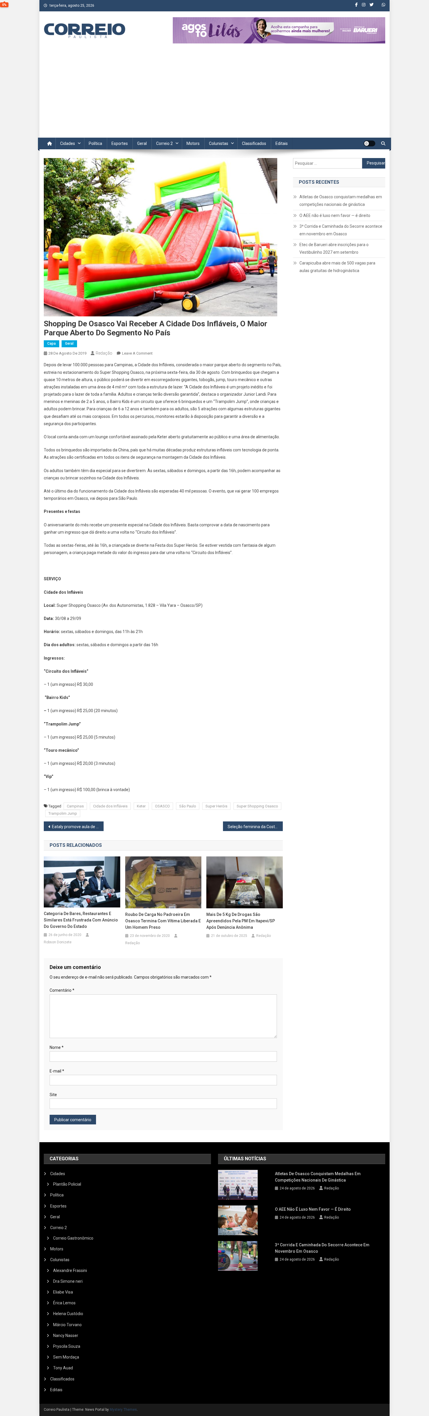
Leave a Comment (137, 353)
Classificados (254, 143)
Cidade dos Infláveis (110, 806)
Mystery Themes (123, 1410)
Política (95, 143)
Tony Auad (63, 1368)
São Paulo (187, 806)
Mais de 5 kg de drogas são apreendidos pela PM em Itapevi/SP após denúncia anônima (240, 921)
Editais (281, 143)
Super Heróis (216, 806)
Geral (142, 143)
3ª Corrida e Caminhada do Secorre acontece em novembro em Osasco (340, 230)
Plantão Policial (67, 1184)
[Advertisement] (214, 94)
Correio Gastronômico (73, 1238)
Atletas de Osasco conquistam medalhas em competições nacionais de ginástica (340, 200)
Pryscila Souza (66, 1346)
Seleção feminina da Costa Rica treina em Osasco (255, 826)
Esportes (119, 143)
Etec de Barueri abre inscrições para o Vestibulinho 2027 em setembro (334, 248)
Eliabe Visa (63, 1292)
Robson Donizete (58, 942)
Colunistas (218, 143)
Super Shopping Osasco (257, 806)
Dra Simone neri (68, 1281)
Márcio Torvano (67, 1324)
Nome (57, 1047)
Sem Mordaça (66, 1357)
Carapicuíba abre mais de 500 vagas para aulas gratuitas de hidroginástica (337, 267)
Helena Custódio (68, 1313)
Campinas (75, 806)
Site (53, 1094)
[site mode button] (369, 143)
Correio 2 (164, 143)
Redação (104, 353)
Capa (51, 343)
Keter (141, 806)
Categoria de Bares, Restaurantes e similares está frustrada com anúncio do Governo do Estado (81, 920)
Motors (193, 143)
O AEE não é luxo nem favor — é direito (334, 215)
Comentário (62, 990)
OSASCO (162, 806)
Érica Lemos (64, 1303)
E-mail (57, 1071)
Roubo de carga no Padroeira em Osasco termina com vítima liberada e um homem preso (163, 921)
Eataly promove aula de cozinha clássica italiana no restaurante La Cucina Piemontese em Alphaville (78, 826)
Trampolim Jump (62, 813)
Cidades (67, 143)
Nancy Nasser (65, 1335)
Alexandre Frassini (70, 1270)
